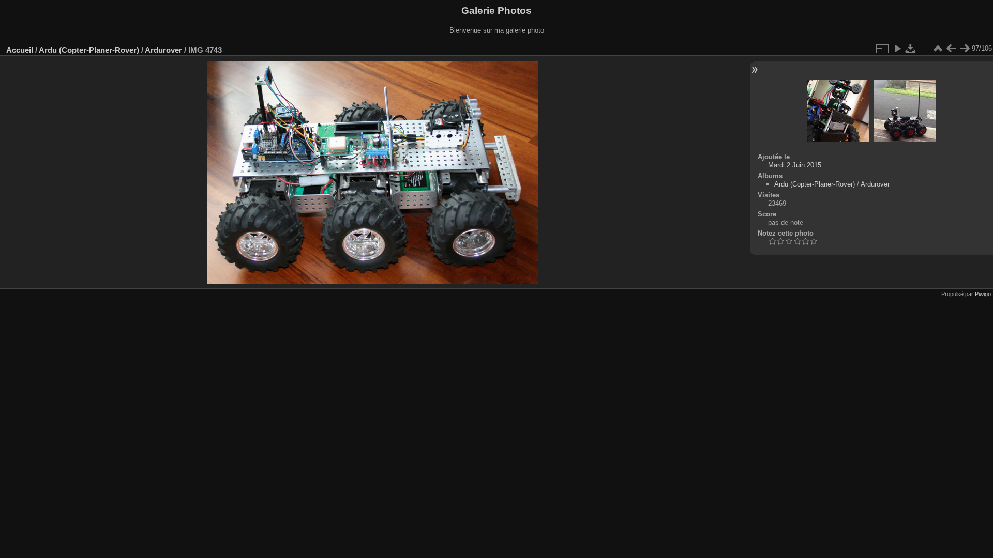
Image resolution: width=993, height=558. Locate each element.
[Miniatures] (937, 48)
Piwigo (983, 294)
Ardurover (163, 49)
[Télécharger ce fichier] (910, 48)
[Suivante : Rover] (964, 48)
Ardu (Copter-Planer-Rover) (89, 49)
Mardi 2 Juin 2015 (794, 165)
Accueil (19, 49)
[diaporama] (897, 48)
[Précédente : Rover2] (951, 48)
